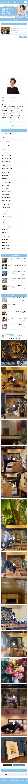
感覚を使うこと (6, 137)
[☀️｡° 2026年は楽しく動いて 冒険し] (14, 723)
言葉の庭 (5, 239)
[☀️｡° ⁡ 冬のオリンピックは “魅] (14, 644)
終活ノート (5, 229)
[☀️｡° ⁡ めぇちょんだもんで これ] (14, 353)
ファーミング (6, 248)
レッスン (4, 153)
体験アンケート (6, 168)
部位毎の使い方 (6, 200)
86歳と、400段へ (11, 304)
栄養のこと (4, 204)
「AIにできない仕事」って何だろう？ (16, 324)
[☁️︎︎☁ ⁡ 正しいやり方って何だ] (14, 380)
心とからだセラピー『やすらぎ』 (9, 2)
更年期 (4, 194)
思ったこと (5, 217)
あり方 (4, 214)
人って (4, 188)
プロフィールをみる (14, 121)
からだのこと (5, 182)
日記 (4, 223)
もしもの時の (5, 227)
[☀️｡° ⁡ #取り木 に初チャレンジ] (14, 512)
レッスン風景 (6, 158)
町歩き (4, 245)
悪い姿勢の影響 (6, 197)
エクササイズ (6, 191)
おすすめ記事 (15, 32)
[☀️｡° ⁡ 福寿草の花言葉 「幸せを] (14, 750)
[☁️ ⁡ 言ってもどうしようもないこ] (14, 670)
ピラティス (4, 145)
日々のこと (4, 236)
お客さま (5, 175)
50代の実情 (5, 211)
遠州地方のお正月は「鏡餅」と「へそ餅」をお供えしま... (16, 272)
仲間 (4, 178)
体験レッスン (6, 155)
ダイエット (5, 207)
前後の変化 (5, 161)
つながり (4, 172)
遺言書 (4, 232)
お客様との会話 (6, 165)
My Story (14, 125)
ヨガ (3, 149)
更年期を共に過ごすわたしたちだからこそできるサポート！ (18, 29)
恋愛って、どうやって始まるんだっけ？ (16, 311)
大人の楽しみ (6, 242)
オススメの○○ (5, 141)
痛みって (5, 185)
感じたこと (5, 220)
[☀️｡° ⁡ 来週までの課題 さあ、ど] (14, 538)
